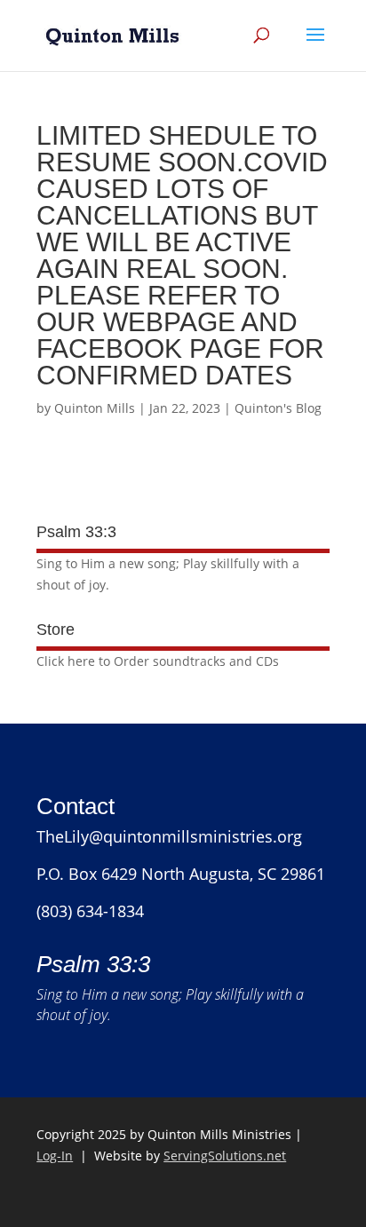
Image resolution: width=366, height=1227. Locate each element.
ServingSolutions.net (224, 1155)
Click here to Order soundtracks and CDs (157, 661)
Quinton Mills (94, 408)
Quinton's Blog (278, 408)
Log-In (54, 1155)
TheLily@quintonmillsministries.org (169, 836)
